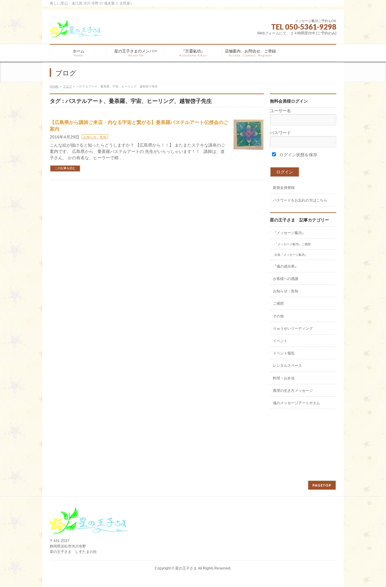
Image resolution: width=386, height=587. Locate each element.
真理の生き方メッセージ (293, 391)
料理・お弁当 (284, 378)
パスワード (280, 132)
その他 (278, 316)
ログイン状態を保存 (297, 154)
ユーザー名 (280, 110)
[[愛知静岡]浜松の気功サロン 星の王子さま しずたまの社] (76, 31)
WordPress (166, 575)
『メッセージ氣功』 (289, 233)
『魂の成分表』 (285, 266)
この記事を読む (65, 168)
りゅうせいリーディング (293, 328)
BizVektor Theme (193, 575)
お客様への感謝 (285, 279)
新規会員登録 (284, 188)
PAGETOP (321, 485)
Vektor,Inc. (221, 575)
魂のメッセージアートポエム (296, 403)
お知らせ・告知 (94, 137)
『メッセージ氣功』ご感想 (292, 244)
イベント (280, 341)
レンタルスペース (287, 365)
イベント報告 (284, 353)
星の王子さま (186, 568)
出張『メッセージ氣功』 (291, 254)
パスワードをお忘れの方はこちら (300, 200)
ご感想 (278, 303)
